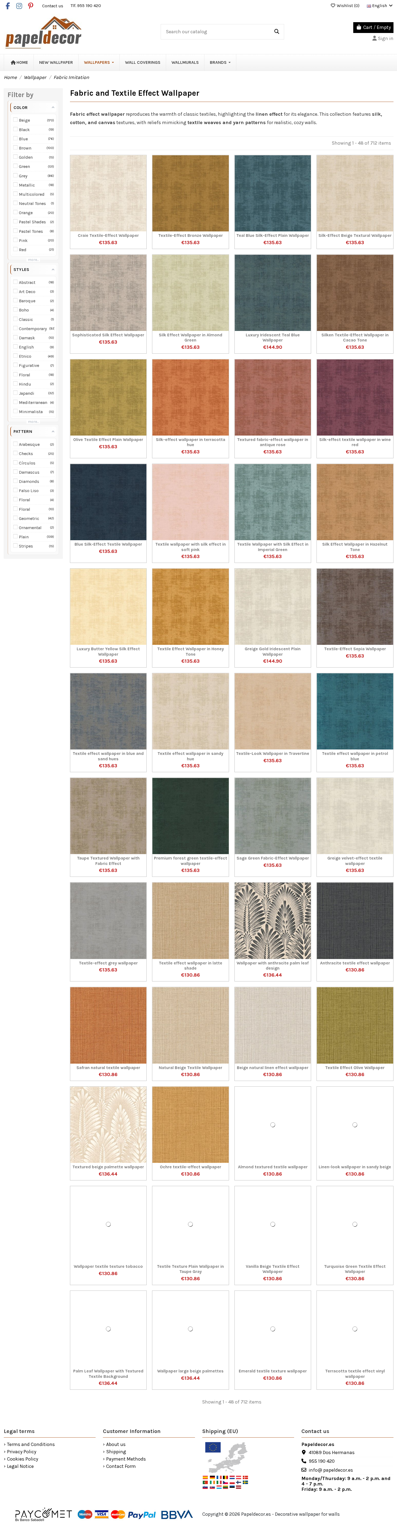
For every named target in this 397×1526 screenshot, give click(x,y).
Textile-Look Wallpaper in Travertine (272, 753)
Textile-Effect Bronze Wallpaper (190, 235)
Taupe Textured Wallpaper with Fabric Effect (108, 860)
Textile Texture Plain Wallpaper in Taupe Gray (190, 1269)
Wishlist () (348, 5)
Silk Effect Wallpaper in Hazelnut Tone (355, 547)
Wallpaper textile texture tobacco (108, 1266)
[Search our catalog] (277, 32)
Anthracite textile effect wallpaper (355, 963)
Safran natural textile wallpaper (108, 1067)
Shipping (116, 1452)
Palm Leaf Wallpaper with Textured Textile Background (108, 1373)
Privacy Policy (21, 1452)
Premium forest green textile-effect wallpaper (190, 860)
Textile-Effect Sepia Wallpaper (355, 648)
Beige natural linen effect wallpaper (272, 1067)
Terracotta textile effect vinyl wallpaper (355, 1373)
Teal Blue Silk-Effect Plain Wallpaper (272, 235)
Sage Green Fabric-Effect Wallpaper (273, 858)
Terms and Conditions (31, 1444)
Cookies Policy (22, 1459)
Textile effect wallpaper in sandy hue (190, 756)
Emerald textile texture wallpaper (273, 1371)
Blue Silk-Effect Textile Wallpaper (108, 544)
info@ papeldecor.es (331, 1470)
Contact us (53, 5)
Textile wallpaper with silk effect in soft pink (190, 547)
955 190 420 (322, 1461)
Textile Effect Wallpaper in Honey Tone (190, 651)
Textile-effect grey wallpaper (108, 963)
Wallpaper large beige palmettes (190, 1371)
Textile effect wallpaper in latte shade (190, 965)
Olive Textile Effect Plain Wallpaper (108, 439)
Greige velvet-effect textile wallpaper (354, 860)
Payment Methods (126, 1459)
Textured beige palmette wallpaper (108, 1166)
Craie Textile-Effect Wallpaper (108, 235)
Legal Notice (20, 1466)
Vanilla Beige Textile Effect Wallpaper (273, 1269)
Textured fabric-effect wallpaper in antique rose (272, 442)
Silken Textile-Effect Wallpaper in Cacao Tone (355, 337)
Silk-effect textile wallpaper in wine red (355, 442)
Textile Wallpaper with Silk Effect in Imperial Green (272, 547)
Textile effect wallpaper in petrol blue (355, 756)
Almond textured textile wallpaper (273, 1166)
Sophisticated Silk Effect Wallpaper (108, 334)
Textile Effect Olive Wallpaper (355, 1067)
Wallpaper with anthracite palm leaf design (273, 965)
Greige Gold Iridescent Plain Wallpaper (273, 651)
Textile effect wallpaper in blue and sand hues (108, 756)
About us (116, 1444)
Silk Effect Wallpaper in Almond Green (190, 337)
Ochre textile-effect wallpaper (190, 1166)
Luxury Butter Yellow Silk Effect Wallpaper (108, 651)
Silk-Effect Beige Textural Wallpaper (355, 235)
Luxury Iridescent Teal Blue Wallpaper (273, 337)
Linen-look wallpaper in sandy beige (355, 1166)
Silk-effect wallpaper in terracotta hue (190, 442)
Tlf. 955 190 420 (85, 5)
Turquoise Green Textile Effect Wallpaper (355, 1269)
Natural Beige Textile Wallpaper (190, 1067)
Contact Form (121, 1466)
